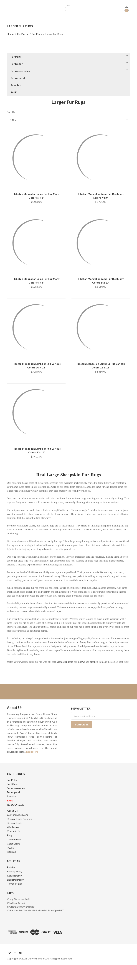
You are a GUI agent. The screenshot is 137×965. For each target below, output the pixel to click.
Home (10, 34)
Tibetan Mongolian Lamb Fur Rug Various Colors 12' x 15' (100, 365)
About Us (12, 810)
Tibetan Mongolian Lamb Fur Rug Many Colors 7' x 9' (101, 195)
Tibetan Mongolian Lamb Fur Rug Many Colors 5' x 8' (36, 195)
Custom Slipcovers (17, 814)
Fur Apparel (18, 78)
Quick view (36, 176)
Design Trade (14, 822)
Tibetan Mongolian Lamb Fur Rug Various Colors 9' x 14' (36, 450)
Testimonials (14, 839)
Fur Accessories (20, 70)
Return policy (14, 875)
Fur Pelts (16, 56)
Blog (9, 835)
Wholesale (13, 827)
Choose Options (36, 185)
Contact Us (13, 831)
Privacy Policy (14, 871)
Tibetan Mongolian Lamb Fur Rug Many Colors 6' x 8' (36, 280)
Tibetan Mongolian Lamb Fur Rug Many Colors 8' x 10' (101, 280)
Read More (32, 751)
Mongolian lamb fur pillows (71, 662)
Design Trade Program (19, 818)
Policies (11, 867)
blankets (94, 662)
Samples (16, 85)
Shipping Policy (15, 879)
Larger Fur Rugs (54, 34)
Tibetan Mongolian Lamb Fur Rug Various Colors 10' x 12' (36, 365)
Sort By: (11, 112)
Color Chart (13, 843)
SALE (14, 92)
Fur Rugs (37, 34)
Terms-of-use (14, 883)
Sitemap (11, 851)
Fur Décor (22, 34)
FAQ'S (10, 847)
